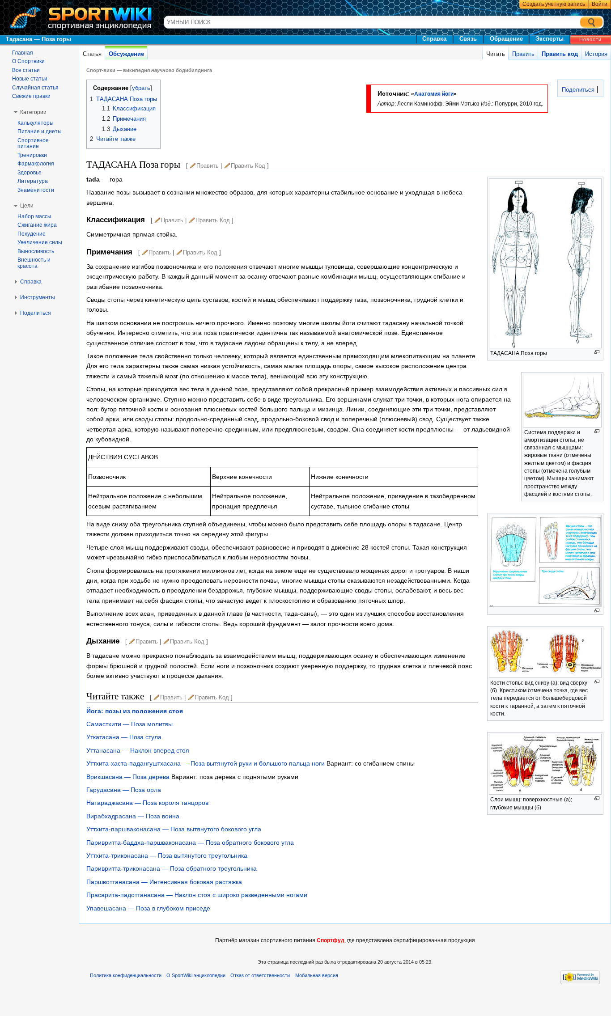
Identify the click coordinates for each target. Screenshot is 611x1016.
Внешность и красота (34, 263)
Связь (468, 38)
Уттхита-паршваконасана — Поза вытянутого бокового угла (173, 829)
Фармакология (35, 164)
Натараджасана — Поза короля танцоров (147, 802)
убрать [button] (141, 88)
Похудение (31, 234)
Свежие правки (31, 96)
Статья (92, 54)
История (596, 54)
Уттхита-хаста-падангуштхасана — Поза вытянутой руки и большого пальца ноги (205, 763)
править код (248, 165)
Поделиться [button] (35, 313)
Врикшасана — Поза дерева (128, 776)
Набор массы (34, 216)
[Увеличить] (597, 352)
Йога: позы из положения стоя (134, 711)
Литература (32, 181)
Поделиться (577, 90)
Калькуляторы (35, 123)
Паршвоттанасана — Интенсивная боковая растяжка (164, 881)
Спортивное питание (33, 143)
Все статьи (26, 70)
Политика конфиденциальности (125, 975)
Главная (22, 53)
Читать (495, 54)
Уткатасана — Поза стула (123, 737)
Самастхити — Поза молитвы (129, 724)
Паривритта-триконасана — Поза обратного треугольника (171, 868)
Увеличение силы (39, 242)
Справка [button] (31, 282)
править (207, 165)
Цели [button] (27, 206)
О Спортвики (28, 61)
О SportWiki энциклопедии (195, 975)
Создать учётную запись (553, 4)
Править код (560, 54)
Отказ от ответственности (260, 975)
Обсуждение (126, 54)
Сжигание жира (37, 225)
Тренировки (32, 155)
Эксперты (549, 38)
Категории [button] (33, 112)
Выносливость (35, 251)
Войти (599, 4)
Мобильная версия (316, 975)
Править (523, 54)
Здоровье (29, 172)
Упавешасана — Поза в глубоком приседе (148, 908)
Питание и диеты (39, 131)
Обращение (506, 38)
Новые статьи (29, 79)
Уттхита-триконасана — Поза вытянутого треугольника (166, 855)
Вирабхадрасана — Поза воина (132, 816)
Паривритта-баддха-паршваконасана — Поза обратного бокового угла (190, 842)
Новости (590, 39)
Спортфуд (330, 940)
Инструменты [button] (37, 297)
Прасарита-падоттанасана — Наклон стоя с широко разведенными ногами (196, 894)
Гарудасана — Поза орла (123, 789)
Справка (434, 38)
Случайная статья (35, 88)
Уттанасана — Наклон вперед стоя (137, 750)
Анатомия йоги (434, 94)
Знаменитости (35, 190)
